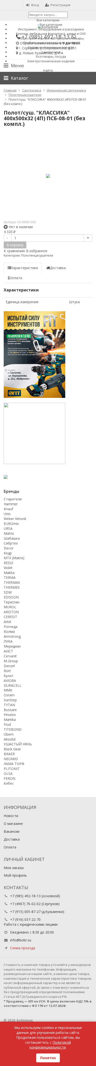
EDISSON (11, 597)
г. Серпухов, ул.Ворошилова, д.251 (48, 48)
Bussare (10, 709)
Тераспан (11, 602)
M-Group (11, 661)
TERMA (10, 577)
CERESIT (10, 616)
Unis (7, 513)
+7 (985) (46, 36)
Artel (7, 621)
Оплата (10, 847)
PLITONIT (12, 768)
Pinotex (10, 714)
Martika (10, 719)
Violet (8, 567)
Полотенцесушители (37, 255)
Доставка (12, 839)
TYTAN (9, 704)
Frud (7, 724)
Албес (9, 783)
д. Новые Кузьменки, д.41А (41, 53)
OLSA (8, 773)
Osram (9, 695)
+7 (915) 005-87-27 (25, 911)
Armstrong (12, 636)
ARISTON (11, 612)
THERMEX (12, 587)
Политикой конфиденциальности (50, 1045)
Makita (9, 572)
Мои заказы (14, 867)
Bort (7, 670)
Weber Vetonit (15, 518)
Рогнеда (10, 626)
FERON (9, 778)
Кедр (8, 553)
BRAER (9, 754)
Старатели (13, 499)
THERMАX (12, 582)
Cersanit (10, 656)
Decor (9, 548)
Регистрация (60, 5)
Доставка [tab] (58, 267)
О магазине (13, 823)
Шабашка (12, 538)
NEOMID (11, 758)
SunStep (10, 700)
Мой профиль (15, 875)
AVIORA (10, 680)
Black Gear (12, 749)
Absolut (10, 739)
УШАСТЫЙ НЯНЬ (18, 744)
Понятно (48, 1057)
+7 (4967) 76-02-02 (25, 903)
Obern (9, 734)
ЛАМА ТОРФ (14, 763)
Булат (9, 675)
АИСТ (8, 651)
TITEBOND (13, 729)
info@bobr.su (20, 940)
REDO (8, 562)
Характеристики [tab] (24, 267)
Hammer (11, 504)
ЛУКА (8, 641)
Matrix (9, 533)
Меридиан (12, 646)
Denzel (9, 665)
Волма (9, 631)
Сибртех (11, 543)
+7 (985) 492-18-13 (25, 896)
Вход (35, 5)
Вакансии (11, 831)
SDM (8, 592)
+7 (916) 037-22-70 (25, 919)
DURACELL (12, 685)
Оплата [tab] (16, 277)
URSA (8, 528)
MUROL (10, 607)
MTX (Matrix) (14, 558)
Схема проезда (22, 948)
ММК (8, 690)
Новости (11, 815)
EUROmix (11, 523)
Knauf (8, 509)
